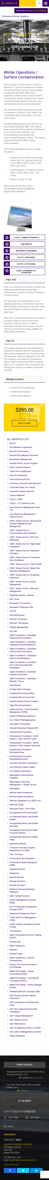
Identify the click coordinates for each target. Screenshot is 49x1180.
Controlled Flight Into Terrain (22, 487)
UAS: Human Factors (19, 1020)
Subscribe (9, 1134)
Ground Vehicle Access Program (24, 701)
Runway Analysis (17, 877)
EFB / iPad (14, 599)
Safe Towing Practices (20, 896)
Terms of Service (11, 1164)
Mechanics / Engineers (26, 251)
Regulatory (14, 873)
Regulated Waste (17, 869)
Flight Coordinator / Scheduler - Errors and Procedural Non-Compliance (23, 665)
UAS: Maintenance (18, 1024)
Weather (13, 950)
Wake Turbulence (17, 946)
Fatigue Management (19, 627)
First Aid (13, 631)
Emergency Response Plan (21, 607)
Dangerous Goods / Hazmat (22, 595)
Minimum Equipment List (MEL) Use (25, 800)
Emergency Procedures (20, 603)
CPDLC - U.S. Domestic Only (22, 503)
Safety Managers (17, 1036)
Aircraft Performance (19, 451)
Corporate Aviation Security (22, 491)
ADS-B (12, 443)
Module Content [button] (14, 379)
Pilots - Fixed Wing (26, 257)
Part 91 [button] (10, 340)
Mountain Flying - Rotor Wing (22, 808)
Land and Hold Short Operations (24, 763)
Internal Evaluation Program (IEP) (24, 728)
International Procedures (21, 732)
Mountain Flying (16, 804)
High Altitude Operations (20, 705)
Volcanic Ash (15, 942)
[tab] (24, 279)
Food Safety (15, 685)
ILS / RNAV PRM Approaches (22, 720)
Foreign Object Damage (20, 689)
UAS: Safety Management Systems (25, 1032)
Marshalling (14, 788)
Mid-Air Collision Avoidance (21, 796)
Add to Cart (24, 423)
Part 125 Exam (16, 854)
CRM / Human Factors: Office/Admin (26, 564)
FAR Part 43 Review (18, 619)
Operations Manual (18, 843)
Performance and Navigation (22, 858)
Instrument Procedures (20, 724)
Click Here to (31, 11)
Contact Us (11, 3)
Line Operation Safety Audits (22, 767)
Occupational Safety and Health (24, 812)
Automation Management (21, 459)
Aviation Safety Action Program (24, 463)
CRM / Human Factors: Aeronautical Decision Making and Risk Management (25, 524)
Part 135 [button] (11, 279)
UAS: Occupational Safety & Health (25, 1028)
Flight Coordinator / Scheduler (26, 271)
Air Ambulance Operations (21, 447)
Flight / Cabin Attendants (26, 237)
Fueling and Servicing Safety (22, 693)
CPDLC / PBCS (16, 499)
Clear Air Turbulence (18, 475)
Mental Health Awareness (21, 792)
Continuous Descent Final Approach (25, 483)
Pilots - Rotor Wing (26, 264)
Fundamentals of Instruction (22, 697)
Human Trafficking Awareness (23, 716)
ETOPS (13, 611)
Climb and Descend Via (20, 479)
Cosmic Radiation (17, 495)
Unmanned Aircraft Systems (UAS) (25, 991)
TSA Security (15, 931)
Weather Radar (16, 954)
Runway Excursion (17, 881)
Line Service (26, 244)
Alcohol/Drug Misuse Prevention (24, 455)
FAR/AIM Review (17, 615)
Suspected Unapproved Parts (23, 913)
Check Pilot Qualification (20, 471)
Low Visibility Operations (20, 771)
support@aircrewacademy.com (23, 1160)
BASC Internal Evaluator (20, 467)
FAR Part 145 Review (19, 623)
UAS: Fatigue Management (21, 1016)
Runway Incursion (17, 885)
